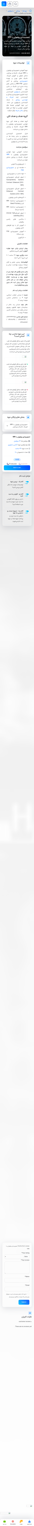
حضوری (10, 445)
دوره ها (24, 11)
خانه (30, 10)
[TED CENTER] (13, 1521)
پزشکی (18, 11)
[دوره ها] (21, 1521)
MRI (8, 155)
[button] (16, 5)
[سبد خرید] (5, 1521)
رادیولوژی (11, 11)
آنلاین (15, 445)
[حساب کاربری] (29, 1521)
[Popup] (5, 1515)
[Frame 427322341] (29, 1508)
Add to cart (17, 468)
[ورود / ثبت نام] (4, 3)
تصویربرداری (24, 81)
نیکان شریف (19, 111)
